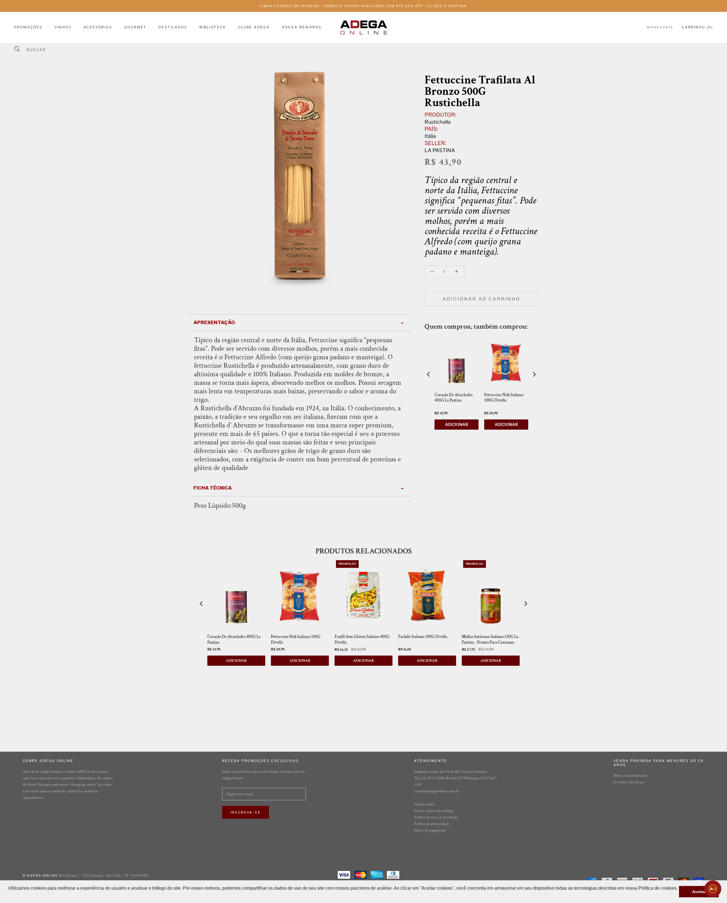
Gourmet (135, 27)
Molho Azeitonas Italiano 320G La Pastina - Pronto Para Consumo (490, 639)
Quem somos (424, 804)
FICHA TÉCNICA (212, 488)
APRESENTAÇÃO (214, 322)
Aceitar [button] (699, 891)
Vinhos (63, 27)
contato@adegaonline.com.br (436, 791)
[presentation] (429, 374)
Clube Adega (254, 27)
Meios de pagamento (430, 830)
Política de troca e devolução (436, 817)
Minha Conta (660, 27)
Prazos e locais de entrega (433, 810)
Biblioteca (212, 27)
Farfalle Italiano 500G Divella (422, 636)
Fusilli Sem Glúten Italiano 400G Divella (362, 639)
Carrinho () (697, 27)
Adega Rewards (301, 27)
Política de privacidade (432, 823)
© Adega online (40, 875)
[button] (9, 895)
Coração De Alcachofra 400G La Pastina (453, 397)
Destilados (172, 27)
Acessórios (97, 27)
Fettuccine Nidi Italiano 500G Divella (503, 397)
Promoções (28, 27)
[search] (367, 49)
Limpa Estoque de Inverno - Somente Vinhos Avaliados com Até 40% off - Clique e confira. (363, 6)
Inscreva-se (245, 812)
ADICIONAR (456, 424)
